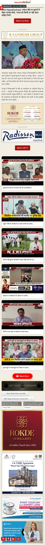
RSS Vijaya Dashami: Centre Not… (18, 399)
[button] (22, 173)
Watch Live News (22, 21)
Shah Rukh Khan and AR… (15, 393)
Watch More (24, 376)
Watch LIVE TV (22, 148)
